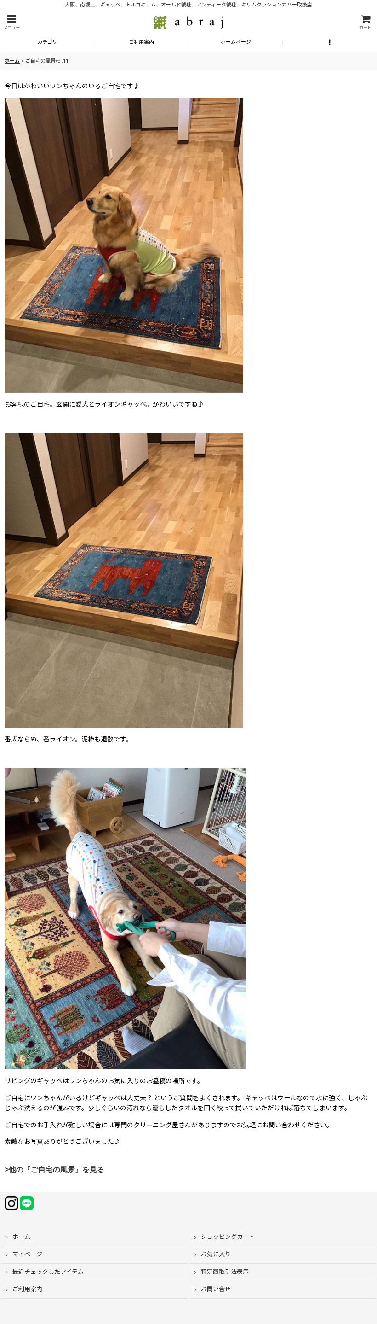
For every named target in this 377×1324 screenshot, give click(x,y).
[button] (11, 22)
